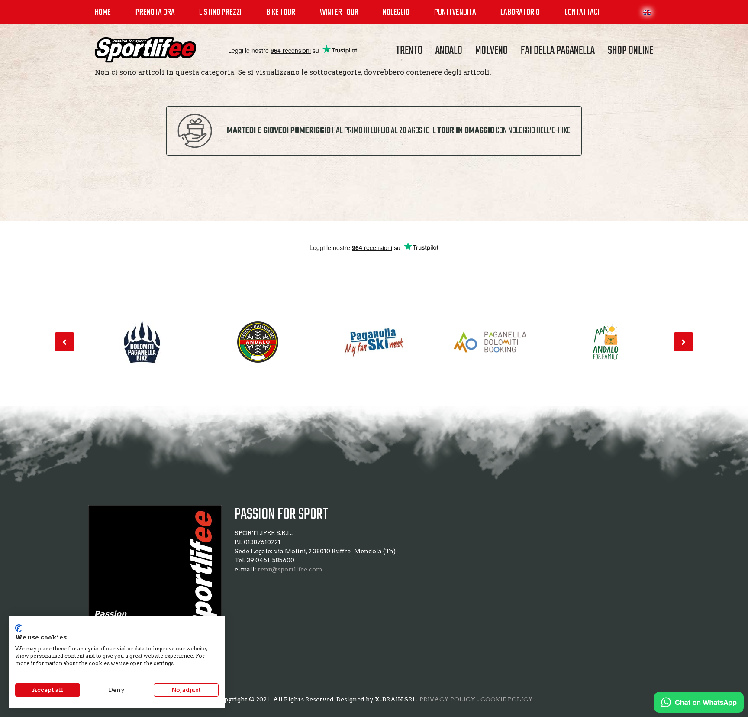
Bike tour (280, 12)
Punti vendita (455, 12)
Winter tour (339, 12)
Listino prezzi (220, 12)
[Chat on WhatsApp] (699, 702)
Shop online (630, 50)
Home (103, 12)
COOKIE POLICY (506, 699)
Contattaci (581, 12)
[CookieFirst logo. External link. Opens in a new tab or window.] (18, 628)
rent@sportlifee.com (290, 569)
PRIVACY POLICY (447, 699)
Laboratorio (520, 12)
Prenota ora (155, 12)
